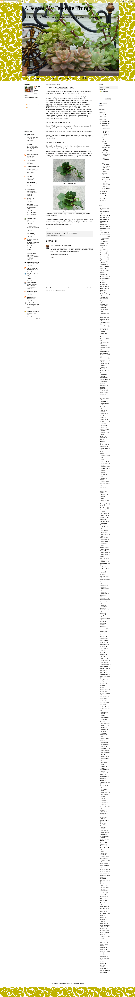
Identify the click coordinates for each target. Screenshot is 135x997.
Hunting (102, 567)
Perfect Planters (104, 738)
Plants (101, 754)
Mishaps (102, 685)
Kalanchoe (103, 585)
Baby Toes (103, 264)
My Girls (102, 701)
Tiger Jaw (102, 911)
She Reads (30, 204)
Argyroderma (103, 259)
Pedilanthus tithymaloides (103, 733)
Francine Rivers (104, 481)
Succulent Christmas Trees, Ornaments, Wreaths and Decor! (32, 286)
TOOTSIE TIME (31, 198)
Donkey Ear (103, 418)
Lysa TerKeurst (31, 182)
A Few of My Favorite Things (58, 8)
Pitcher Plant (103, 750)
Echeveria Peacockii (103, 436)
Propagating (103, 776)
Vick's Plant (103, 942)
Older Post (89, 288)
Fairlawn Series (104, 455)
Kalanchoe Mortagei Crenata (105, 614)
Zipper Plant (103, 972)
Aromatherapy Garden (104, 261)
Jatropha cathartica (105, 576)
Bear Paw (102, 274)
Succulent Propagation (103, 890)
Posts (28, 105)
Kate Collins (103, 640)
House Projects (104, 541)
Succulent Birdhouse (103, 877)
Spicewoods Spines (103, 854)
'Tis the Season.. (31, 199)
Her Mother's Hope (105, 527)
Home (27, 78)
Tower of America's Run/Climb (105, 925)
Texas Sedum (103, 906)
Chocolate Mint (104, 337)
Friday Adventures (105, 483)
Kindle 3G (102, 646)
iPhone (102, 574)
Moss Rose (103, 691)
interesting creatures (103, 571)
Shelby (102, 824)
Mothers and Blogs (105, 138)
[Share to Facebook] (74, 233)
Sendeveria (103, 803)
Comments (30, 108)
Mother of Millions (105, 693)
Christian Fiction (54, 78)
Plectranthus (103, 756)
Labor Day (103, 648)
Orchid (102, 715)
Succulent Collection (103, 884)
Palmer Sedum (104, 723)
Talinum (102, 899)
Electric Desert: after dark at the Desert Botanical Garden (33, 306)
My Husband (103, 703)
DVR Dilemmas (104, 422)
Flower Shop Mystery (103, 479)
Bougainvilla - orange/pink (104, 298)
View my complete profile (31, 97)
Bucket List (103, 309)
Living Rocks (103, 658)
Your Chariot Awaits (103, 966)
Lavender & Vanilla (32, 291)
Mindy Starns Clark (105, 676)
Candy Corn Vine (104, 319)
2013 (101, 112)
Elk (101, 439)
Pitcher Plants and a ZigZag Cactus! (106, 154)
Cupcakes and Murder (105, 170)
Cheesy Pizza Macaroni (104, 334)
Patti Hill (102, 731)
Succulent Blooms (105, 880)
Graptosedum (103, 513)
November (105, 123)
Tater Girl (102, 901)
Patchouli (102, 727)
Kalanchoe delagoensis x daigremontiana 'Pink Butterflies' (104, 597)
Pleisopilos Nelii (104, 758)
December (105, 121)
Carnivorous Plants (105, 322)
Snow (101, 851)
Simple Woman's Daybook (104, 833)
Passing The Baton (31, 214)
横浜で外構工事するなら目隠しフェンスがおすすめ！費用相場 (33, 257)
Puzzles (102, 780)
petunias (102, 740)
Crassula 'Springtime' (103, 384)
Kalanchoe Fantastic (103, 606)
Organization (103, 717)
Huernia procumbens (103, 557)
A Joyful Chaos (31, 160)
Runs (101, 797)
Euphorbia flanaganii (103, 452)
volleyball (102, 947)
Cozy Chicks (30, 233)
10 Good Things (104, 234)
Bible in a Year (104, 276)
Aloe (101, 247)
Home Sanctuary (31, 226)
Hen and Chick (104, 521)
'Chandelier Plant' (105, 208)
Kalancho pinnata (105, 582)
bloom (101, 280)
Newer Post (49, 288)
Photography (103, 742)
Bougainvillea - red (105, 301)
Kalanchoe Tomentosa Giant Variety (104, 631)
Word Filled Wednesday (103, 955)
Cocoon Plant (103, 363)
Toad (101, 915)
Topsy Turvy (103, 923)
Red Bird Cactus (104, 786)
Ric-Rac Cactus (104, 792)
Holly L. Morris (104, 534)
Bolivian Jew (103, 286)
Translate (105, 91)
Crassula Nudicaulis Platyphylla (103, 388)
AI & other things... (31, 156)
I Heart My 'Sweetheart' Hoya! (106, 159)
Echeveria (103, 427)
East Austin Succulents (103, 424)
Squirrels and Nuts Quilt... (33, 263)
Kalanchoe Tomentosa (103, 627)
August (104, 191)
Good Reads (103, 508)
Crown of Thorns (104, 398)
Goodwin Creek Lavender (104, 510)
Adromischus (103, 243)
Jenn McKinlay (104, 579)
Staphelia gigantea (105, 860)
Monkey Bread (104, 689)
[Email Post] (64, 233)
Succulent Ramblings (33, 154)
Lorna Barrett (103, 662)
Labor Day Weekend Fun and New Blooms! (106, 184)
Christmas (103, 345)
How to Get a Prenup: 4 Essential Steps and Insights (32, 207)
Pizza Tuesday (104, 752)
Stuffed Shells (104, 873)
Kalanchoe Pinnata (105, 618)
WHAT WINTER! (30, 178)
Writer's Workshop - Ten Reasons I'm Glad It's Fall (106, 132)
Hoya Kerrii (62, 235)
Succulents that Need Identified (106, 149)
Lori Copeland (104, 660)
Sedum (102, 800)
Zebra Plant (103, 968)
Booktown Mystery (105, 294)
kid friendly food (104, 644)
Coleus (102, 365)
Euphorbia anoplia (105, 448)
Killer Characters (31, 248)
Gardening (103, 494)
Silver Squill (103, 830)
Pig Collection (104, 744)
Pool (101, 764)
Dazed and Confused (32, 268)
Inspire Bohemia (31, 282)
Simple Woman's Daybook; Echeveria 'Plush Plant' (104, 838)
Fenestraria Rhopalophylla (104, 466)
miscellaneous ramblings (104, 682)
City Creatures (104, 358)
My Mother (103, 704)
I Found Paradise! (31, 221)
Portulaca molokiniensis (104, 768)
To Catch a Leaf (104, 913)
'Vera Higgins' (103, 232)
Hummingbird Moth (105, 563)
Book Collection (104, 288)
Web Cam (102, 949)
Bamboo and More (32, 303)
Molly (101, 687)
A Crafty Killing (104, 236)
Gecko (102, 498)
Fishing (102, 472)
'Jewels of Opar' (104, 215)
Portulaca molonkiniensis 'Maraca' (104, 773)
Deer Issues (103, 413)
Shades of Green (104, 820)
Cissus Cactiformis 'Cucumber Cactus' (105, 353)
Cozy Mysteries (71, 78)
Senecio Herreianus (103, 811)
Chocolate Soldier (105, 339)
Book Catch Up (106, 179)
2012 (101, 114)
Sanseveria (103, 798)
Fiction (85, 78)
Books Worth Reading (103, 291)
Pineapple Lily (104, 748)
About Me (38, 78)
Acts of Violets (104, 241)
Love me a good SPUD (32, 269)
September (105, 128)
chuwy (70, 983)
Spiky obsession (31, 297)
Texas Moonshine (105, 903)
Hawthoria (103, 519)
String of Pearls (104, 869)
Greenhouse (103, 515)
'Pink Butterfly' (104, 224)
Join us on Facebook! (32, 234)
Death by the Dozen (103, 411)
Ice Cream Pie (104, 569)
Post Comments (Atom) (59, 291)
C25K (101, 311)
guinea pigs (103, 517)
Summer (102, 895)
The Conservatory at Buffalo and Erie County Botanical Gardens (32, 137)
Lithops (102, 656)
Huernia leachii (104, 554)
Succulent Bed (104, 875)
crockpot (102, 396)
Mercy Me (102, 672)
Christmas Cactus (105, 347)
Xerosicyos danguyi (103, 962)
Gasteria (102, 496)
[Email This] (68, 233)
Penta (101, 736)
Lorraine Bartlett (104, 664)
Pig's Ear (102, 746)
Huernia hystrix (104, 552)
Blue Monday (103, 284)
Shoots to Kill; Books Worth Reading (103, 827)
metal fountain (104, 674)
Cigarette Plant (104, 351)
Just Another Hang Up (33, 262)
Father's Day (103, 461)
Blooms (102, 282)
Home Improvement (103, 537)
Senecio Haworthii (105, 807)
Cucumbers (103, 401)
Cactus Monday (106, 145)
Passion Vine (103, 725)
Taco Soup (103, 896)
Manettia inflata (104, 666)
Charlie (102, 331)
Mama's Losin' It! (31, 213)
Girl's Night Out (104, 504)
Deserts (102, 416)
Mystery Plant (103, 707)
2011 (101, 117)
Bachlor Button (104, 266)
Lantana (102, 650)
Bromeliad (103, 307)
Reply (52, 257)
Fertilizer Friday (104, 468)
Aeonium (102, 245)
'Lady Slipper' (103, 219)
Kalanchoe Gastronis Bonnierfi (105, 609)
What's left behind (31, 298)
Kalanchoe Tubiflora (103, 635)
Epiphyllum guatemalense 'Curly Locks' (104, 443)
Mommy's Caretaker (105, 174)
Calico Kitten (103, 317)
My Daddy (103, 698)
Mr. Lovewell (103, 697)
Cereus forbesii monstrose (104, 328)
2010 (101, 119)
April (103, 200)
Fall (101, 457)
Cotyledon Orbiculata (103, 373)
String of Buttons (104, 865)
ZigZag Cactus (104, 970)
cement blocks (104, 326)
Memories (102, 670)
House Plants (103, 539)
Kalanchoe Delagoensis (103, 592)
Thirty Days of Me (104, 908)
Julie (52, 245)
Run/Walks (103, 794)
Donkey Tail (103, 419)
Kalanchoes (103, 638)
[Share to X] (72, 233)
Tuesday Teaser (104, 932)
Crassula (102, 381)
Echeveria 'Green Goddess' (104, 430)
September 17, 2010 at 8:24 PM (62, 245)
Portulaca (102, 766)
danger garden (31, 134)
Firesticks (102, 470)
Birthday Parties (104, 278)
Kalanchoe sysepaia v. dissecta (103, 623)
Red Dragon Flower (103, 790)
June (103, 196)
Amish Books (103, 255)
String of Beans (104, 863)
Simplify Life (103, 842)
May (103, 198)
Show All (38, 318)
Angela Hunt (103, 257)
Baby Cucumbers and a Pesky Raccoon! (106, 165)
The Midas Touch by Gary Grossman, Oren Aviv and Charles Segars (33, 171)
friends (102, 487)
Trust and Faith (104, 930)
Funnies (102, 489)
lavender (102, 654)
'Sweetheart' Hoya (54, 235)
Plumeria (102, 762)
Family (102, 459)
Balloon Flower (104, 270)
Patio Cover (103, 729)
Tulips (101, 934)
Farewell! (29, 249)
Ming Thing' (103, 680)
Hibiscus (102, 532)
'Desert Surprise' (104, 211)
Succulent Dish (104, 887)
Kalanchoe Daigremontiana (104, 588)
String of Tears (104, 871)
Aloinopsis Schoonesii (103, 250)
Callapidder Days (31, 253)
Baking (102, 268)
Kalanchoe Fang (104, 602)
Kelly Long (103, 642)
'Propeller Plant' (104, 226)
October (104, 125)
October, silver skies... (32, 292)
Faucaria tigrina (104, 463)
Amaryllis (102, 253)
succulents (103, 893)
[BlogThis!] (70, 233)
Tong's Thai (103, 917)
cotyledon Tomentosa (103, 377)
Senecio (102, 804)
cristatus (102, 394)
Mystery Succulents (105, 709)
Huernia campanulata (103, 546)
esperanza (103, 446)
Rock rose (29, 176)
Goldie (102, 506)
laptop (101, 652)
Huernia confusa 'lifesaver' (104, 550)
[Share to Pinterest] (76, 233)
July (103, 193)
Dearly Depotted (104, 407)
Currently (29, 162)
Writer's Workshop (105, 958)
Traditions (102, 928)
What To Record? (105, 142)
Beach (102, 272)
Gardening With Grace (33, 311)
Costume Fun (103, 371)
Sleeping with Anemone (103, 845)
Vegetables (103, 940)
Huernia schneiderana (104, 560)
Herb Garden (103, 530)
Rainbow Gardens (105, 782)
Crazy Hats (103, 392)
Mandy (38, 86)
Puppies (102, 778)
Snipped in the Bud (105, 848)
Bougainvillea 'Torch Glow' (104, 305)
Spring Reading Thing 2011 (104, 857)
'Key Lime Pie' (104, 217)
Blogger (82, 983)
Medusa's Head (104, 668)
